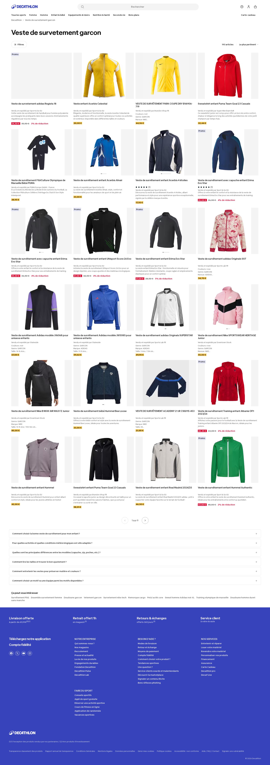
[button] (40, 404)
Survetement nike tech (114, 597)
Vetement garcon (93, 597)
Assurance (206, 663)
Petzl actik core (155, 597)
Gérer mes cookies (146, 751)
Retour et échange (147, 647)
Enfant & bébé (58, 15)
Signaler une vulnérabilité (233, 751)
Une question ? (145, 667)
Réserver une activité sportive (90, 703)
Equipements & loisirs (79, 15)
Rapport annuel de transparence (59, 751)
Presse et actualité (84, 655)
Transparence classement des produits (26, 751)
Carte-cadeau (248, 15)
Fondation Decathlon (85, 667)
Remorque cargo (136, 597)
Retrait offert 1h (84, 619)
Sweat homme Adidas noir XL (179, 597)
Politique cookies (164, 751)
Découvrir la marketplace (150, 675)
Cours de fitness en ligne (87, 707)
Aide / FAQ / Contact (210, 751)
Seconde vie (119, 15)
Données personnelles (125, 751)
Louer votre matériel (211, 647)
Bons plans (134, 15)
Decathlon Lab (82, 675)
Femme (33, 15)
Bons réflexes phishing (149, 683)
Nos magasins (82, 647)
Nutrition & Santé (101, 15)
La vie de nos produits (85, 659)
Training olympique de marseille (212, 597)
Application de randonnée (88, 711)
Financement (207, 659)
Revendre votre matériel (213, 651)
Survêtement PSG (20, 597)
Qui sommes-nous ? (84, 643)
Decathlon (16, 20)
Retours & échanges (151, 619)
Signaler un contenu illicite (151, 679)
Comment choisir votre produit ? (154, 659)
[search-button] (82, 7)
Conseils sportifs (83, 695)
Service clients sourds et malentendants (158, 671)
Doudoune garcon (73, 597)
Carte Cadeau (208, 667)
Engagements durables (86, 663)
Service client (210, 619)
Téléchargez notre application (30, 639)
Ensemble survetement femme (46, 597)
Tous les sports (18, 15)
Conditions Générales (85, 751)
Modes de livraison (147, 643)
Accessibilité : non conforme (186, 751)
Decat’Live (206, 675)
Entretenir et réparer (211, 643)
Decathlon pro (208, 671)
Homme (44, 15)
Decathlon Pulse (83, 671)
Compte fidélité (20, 645)
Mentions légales (105, 751)
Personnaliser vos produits (214, 655)
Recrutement (81, 651)
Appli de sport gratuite (86, 699)
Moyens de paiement (148, 651)
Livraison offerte (21, 619)
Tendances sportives (148, 663)
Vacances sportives (84, 715)
